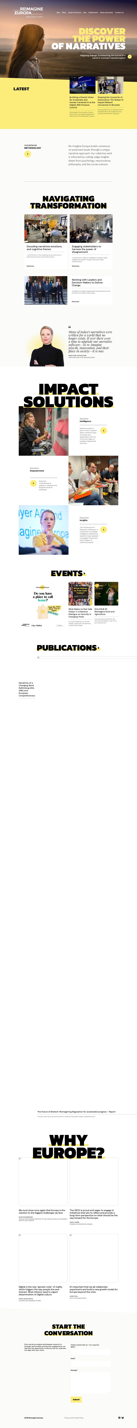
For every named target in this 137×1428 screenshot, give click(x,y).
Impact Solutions (74, 12)
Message (74, 1370)
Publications (93, 12)
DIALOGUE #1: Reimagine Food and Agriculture (105, 611)
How (84, 12)
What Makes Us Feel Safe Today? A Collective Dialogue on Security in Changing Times (80, 612)
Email (73, 1358)
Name (73, 1347)
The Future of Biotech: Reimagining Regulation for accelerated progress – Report (76, 1111)
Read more (30, 266)
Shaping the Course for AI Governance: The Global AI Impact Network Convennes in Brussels (110, 101)
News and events (106, 12)
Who (58, 12)
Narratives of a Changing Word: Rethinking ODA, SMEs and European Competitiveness (27, 689)
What (64, 12)
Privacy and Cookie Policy (74, 1418)
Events (67, 573)
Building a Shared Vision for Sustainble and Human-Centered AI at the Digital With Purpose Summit (82, 102)
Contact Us (119, 12)
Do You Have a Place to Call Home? (39, 621)
